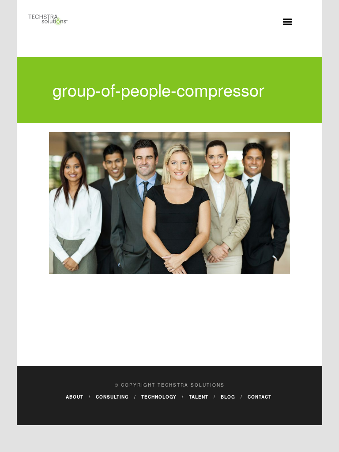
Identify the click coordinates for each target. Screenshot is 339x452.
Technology (159, 397)
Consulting (112, 397)
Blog (228, 397)
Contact (259, 397)
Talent (198, 397)
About (74, 397)
